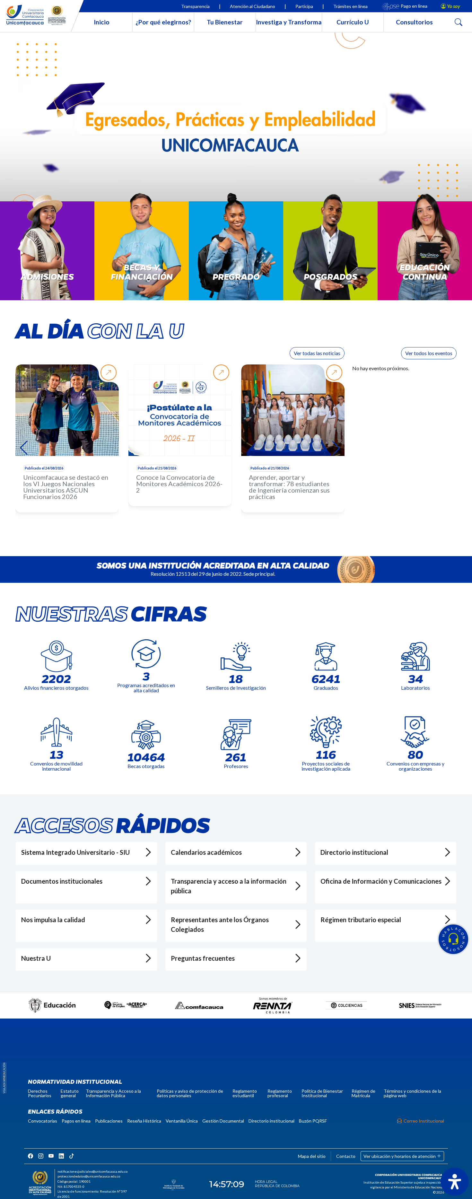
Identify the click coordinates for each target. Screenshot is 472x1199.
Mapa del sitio (312, 1156)
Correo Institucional (424, 1121)
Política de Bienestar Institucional (322, 1093)
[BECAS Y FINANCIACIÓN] (141, 254)
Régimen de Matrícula (363, 1093)
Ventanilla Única (182, 1121)
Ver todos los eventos (428, 353)
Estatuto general (70, 1093)
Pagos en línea (76, 1121)
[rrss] (30, 1156)
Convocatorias (42, 1121)
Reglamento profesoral (279, 1093)
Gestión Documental (223, 1121)
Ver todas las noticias (317, 353)
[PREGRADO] (236, 254)
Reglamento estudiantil (244, 1093)
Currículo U (353, 22)
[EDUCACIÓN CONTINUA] (425, 254)
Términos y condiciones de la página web (412, 1093)
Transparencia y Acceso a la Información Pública (113, 1093)
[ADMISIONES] (47, 254)
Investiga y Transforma (289, 22)
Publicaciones (109, 1121)
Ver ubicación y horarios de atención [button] (400, 1156)
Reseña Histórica (144, 1121)
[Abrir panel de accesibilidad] (455, 1182)
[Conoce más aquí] (236, 121)
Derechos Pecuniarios (39, 1093)
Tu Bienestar (225, 22)
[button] (453, 939)
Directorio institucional (271, 1121)
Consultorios (414, 22)
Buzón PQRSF (313, 1121)
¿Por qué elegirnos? (163, 22)
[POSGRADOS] (330, 254)
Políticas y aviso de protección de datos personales (190, 1093)
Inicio (101, 22)
